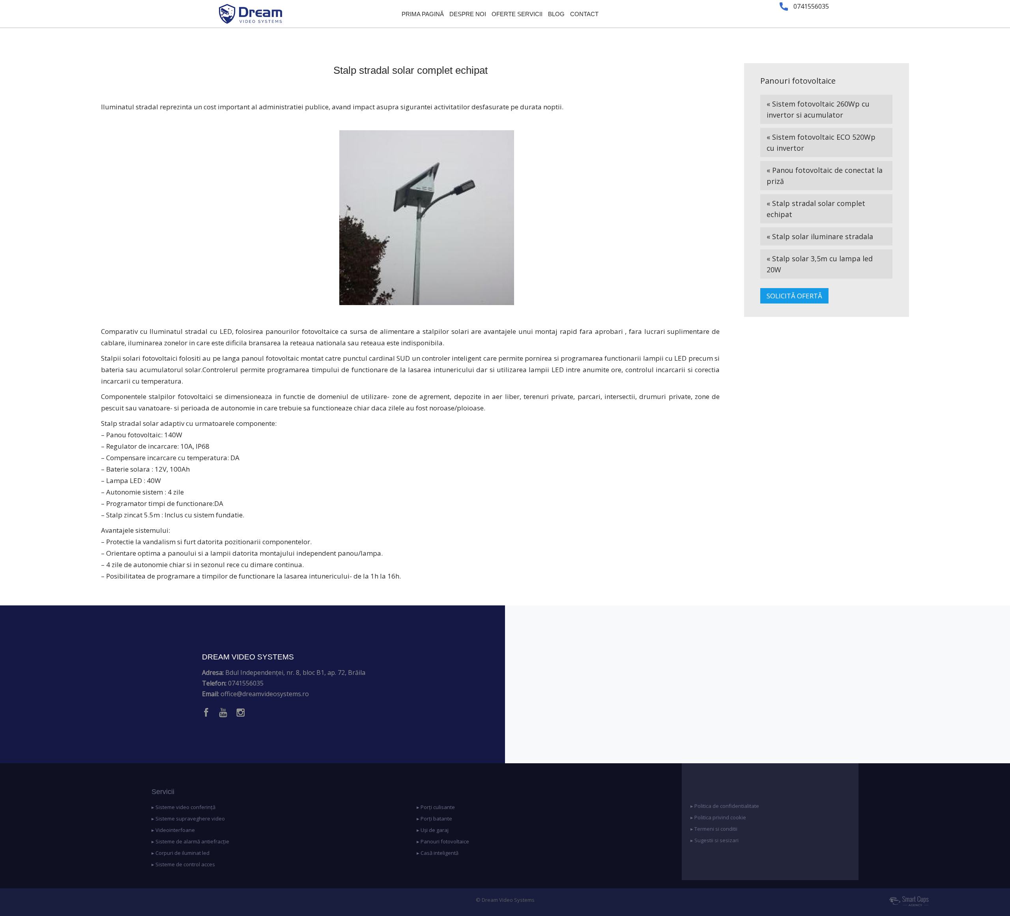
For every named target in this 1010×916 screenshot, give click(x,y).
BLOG (556, 14)
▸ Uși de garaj (433, 830)
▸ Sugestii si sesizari (714, 840)
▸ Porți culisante (436, 807)
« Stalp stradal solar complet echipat (816, 209)
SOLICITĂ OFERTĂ (794, 295)
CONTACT (584, 14)
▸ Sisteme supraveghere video (188, 818)
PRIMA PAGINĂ (423, 14)
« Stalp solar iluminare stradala (820, 236)
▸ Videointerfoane (173, 830)
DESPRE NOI (467, 14)
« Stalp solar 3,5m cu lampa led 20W (820, 264)
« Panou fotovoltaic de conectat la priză (825, 175)
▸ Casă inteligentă (437, 852)
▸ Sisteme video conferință (183, 807)
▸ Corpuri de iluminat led (180, 852)
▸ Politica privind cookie (718, 817)
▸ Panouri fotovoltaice (443, 841)
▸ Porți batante (434, 818)
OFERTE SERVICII (517, 14)
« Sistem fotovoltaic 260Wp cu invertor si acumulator (818, 109)
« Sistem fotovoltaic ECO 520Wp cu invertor (821, 142)
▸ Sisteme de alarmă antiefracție (190, 841)
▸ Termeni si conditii (713, 828)
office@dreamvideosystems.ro (265, 693)
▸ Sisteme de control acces (183, 864)
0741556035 (246, 683)
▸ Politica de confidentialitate (724, 805)
